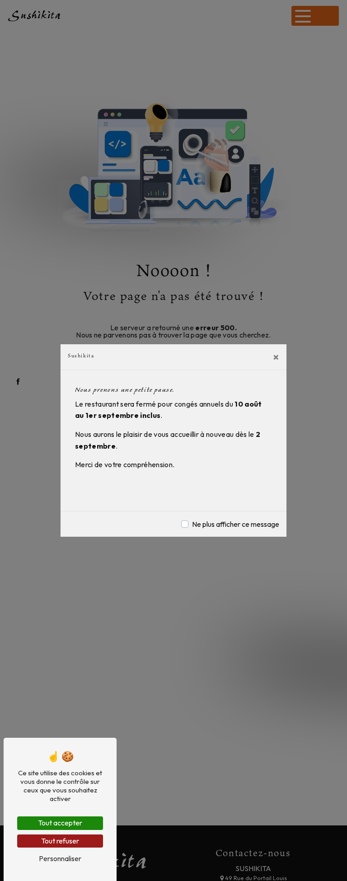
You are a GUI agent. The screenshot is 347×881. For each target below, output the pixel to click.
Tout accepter (60, 822)
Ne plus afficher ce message (235, 524)
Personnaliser (60, 858)
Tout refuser (60, 840)
